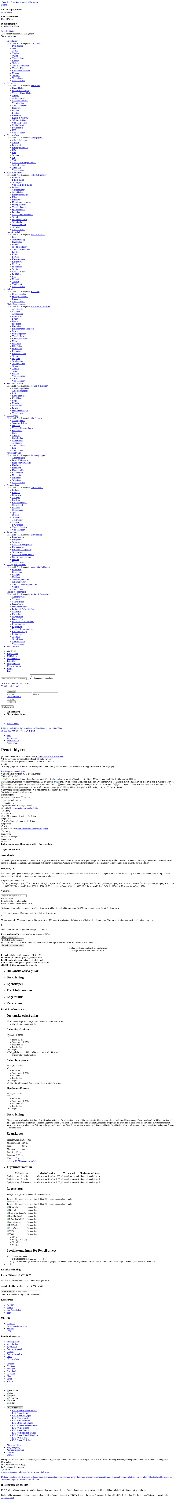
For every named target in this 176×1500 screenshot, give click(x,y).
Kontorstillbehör (19, 396)
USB (14, 130)
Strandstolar (17, 222)
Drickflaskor (12, 41)
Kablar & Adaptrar (20, 118)
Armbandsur (17, 314)
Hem (9, 735)
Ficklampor (17, 572)
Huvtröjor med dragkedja (23, 329)
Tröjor (14, 371)
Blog (9, 1312)
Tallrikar (15, 281)
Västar (15, 378)
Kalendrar (11, 289)
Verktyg (15, 587)
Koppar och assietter (21, 70)
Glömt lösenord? (14, 696)
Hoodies (15, 373)
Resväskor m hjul (19, 631)
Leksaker (16, 507)
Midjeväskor (17, 616)
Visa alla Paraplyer (20, 207)
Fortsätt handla (13, 723)
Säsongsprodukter (20, 147)
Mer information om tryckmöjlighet (24, 808)
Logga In (11, 691)
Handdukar (17, 242)
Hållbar (10, 1307)
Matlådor (16, 264)
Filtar (14, 237)
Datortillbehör (18, 88)
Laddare (15, 113)
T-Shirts (15, 368)
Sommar (15, 155)
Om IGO (10, 1305)
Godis (14, 433)
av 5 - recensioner (14, 2)
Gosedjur (16, 497)
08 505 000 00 (7, 731)
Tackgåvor (16, 167)
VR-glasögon (18, 103)
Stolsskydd (17, 182)
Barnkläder (17, 316)
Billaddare (16, 115)
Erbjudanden (12, 653)
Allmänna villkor (14, 1445)
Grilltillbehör (17, 192)
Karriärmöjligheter (15, 1310)
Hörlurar (16, 110)
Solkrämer (16, 480)
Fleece (15, 321)
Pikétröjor (16, 343)
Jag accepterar (7, 1497)
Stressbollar (17, 517)
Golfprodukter (18, 190)
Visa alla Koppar (19, 68)
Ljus (14, 276)
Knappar (16, 492)
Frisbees (15, 187)
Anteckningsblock (20, 391)
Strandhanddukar (19, 219)
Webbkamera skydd (20, 90)
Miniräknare (17, 403)
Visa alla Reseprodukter (22, 629)
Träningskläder (18, 363)
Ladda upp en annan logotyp (13, 771)
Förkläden (16, 274)
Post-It (15, 408)
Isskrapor (16, 574)
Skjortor (15, 356)
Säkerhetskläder (19, 353)
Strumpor (16, 366)
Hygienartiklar (18, 470)
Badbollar (16, 177)
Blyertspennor (18, 537)
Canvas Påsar (18, 602)
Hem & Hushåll (13, 232)
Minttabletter (17, 440)
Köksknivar (17, 262)
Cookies (10, 1452)
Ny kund (10, 699)
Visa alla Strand (19, 224)
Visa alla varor (18, 80)
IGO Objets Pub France (22, 1423)
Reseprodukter (18, 624)
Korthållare (17, 398)
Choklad (16, 435)
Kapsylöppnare (18, 259)
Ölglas (15, 56)
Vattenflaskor (18, 78)
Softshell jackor (19, 334)
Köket (14, 254)
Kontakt (10, 1328)
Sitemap (10, 1455)
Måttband (16, 577)
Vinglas (15, 53)
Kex (14, 448)
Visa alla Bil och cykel (22, 185)
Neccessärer (17, 475)
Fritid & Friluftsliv (14, 172)
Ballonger (16, 490)
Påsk (14, 152)
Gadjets (15, 95)
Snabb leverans (18, 165)
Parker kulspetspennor (21, 549)
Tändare (15, 522)
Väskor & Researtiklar (16, 592)
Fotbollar (16, 212)
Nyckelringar (18, 510)
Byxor (15, 319)
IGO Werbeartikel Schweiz (24, 1433)
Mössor (15, 341)
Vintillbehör (17, 284)
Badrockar (16, 244)
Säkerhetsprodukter (20, 579)
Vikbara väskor (18, 641)
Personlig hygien (14, 453)
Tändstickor (17, 520)
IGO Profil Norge (20, 1438)
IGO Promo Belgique (21, 1415)
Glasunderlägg (18, 239)
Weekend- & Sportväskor (23, 621)
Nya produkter (13, 663)
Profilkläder (17, 348)
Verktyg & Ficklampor (16, 564)
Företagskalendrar (20, 296)
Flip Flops (16, 324)
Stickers (15, 515)
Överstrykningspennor (21, 557)
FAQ (9, 671)
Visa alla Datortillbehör (22, 93)
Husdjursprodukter (20, 195)
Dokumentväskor (19, 607)
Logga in (11, 702)
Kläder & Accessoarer (16, 304)
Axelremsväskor (19, 597)
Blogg (10, 668)
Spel (14, 512)
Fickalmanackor (19, 294)
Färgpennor (17, 540)
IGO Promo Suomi (20, 1430)
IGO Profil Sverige (15, 1408)
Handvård (16, 468)
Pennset (15, 559)
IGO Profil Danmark (21, 1420)
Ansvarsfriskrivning (15, 1450)
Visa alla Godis (18, 445)
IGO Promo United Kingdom (25, 1435)
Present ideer (17, 145)
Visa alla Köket (18, 271)
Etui (14, 393)
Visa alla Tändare (19, 527)
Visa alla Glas (18, 58)
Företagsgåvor (13, 135)
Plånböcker (17, 346)
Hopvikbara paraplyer (21, 202)
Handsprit (16, 465)
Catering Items (18, 420)
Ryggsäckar (17, 634)
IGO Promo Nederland (22, 1440)
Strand (15, 217)
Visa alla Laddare (19, 123)
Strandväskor (18, 639)
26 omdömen (49, 756)
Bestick (15, 257)
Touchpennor (18, 552)
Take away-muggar (20, 66)
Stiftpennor (17, 542)
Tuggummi (17, 443)
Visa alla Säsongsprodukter (24, 162)
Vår (13, 157)
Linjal (14, 401)
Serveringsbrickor (20, 423)
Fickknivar (16, 569)
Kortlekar (16, 500)
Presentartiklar (13, 485)
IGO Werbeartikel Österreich (24, 1410)
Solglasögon (17, 361)
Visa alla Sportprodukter (22, 214)
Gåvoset (15, 142)
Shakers (15, 63)
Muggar (15, 73)
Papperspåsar (18, 619)
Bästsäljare (11, 661)
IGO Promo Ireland (20, 1428)
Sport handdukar (19, 247)
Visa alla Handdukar (21, 249)
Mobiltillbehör (18, 125)
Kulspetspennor (19, 547)
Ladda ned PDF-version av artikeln (22, 1161)
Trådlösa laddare (19, 120)
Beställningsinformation (17, 1326)
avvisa (31, 1495)
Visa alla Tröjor (18, 376)
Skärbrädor (17, 267)
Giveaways (17, 495)
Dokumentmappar (20, 410)
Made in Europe (14, 666)
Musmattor (16, 406)
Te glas (15, 51)
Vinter (14, 160)
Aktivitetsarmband (20, 100)
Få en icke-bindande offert (12, 945)
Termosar (16, 75)
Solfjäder (16, 358)
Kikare (15, 197)
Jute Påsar (16, 611)
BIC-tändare (17, 525)
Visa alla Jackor (19, 336)
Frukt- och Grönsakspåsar (23, 609)
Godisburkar (17, 438)
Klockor (15, 252)
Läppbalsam (17, 473)
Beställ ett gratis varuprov (12, 940)
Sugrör (15, 269)
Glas (14, 48)
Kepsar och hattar (19, 339)
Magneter (16, 279)
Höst (14, 150)
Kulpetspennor (13, 1341)
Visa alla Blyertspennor (22, 544)
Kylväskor (16, 614)
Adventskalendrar (20, 140)
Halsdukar (16, 326)
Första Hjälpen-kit (20, 460)
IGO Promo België (20, 1413)
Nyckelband (17, 505)
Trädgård (16, 227)
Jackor (15, 331)
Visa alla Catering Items (22, 428)
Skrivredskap (12, 532)
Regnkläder (17, 351)
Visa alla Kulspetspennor (23, 554)
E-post (32, 731)
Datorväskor (17, 604)
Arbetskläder (17, 309)
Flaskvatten (17, 430)
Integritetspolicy (13, 1447)
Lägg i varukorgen (9, 937)
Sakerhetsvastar (19, 582)
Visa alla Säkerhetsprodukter (24, 584)
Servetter (16, 425)
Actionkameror (18, 98)
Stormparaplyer (18, 204)
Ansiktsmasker (18, 458)
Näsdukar (16, 477)
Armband (16, 311)
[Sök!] (28, 679)
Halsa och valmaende (21, 463)
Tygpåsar (16, 599)
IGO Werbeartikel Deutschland (25, 1425)
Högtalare (16, 108)
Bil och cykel (18, 180)
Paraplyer (16, 200)
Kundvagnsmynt (19, 502)
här (167, 1495)
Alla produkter (13, 646)
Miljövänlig (12, 656)
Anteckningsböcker (20, 388)
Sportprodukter (18, 209)
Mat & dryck (12, 415)
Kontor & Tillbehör (15, 383)
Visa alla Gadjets (19, 105)
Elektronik (11, 83)
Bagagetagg (17, 626)
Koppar (15, 61)
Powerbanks (17, 128)
